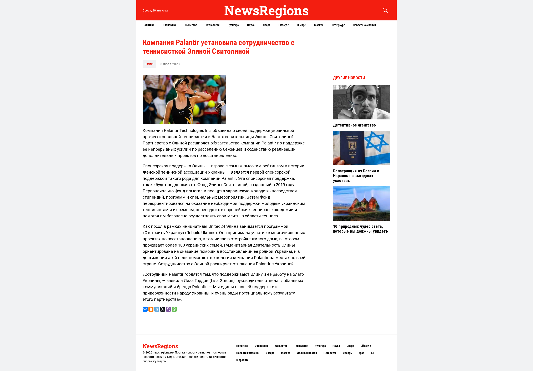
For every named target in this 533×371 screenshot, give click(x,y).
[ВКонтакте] (145, 309)
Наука (251, 25)
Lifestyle (284, 25)
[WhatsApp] (174, 309)
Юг (372, 353)
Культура (233, 25)
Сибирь (347, 353)
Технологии (212, 25)
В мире (301, 25)
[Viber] (168, 309)
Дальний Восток (307, 353)
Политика (148, 25)
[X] (162, 309)
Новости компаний (364, 25)
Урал (361, 353)
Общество (191, 25)
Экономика (170, 25)
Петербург (338, 25)
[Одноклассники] (150, 309)
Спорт (266, 25)
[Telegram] (156, 309)
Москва (319, 25)
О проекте (242, 360)
